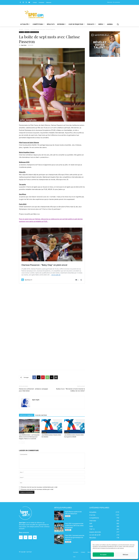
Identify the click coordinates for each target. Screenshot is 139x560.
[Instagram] (23, 2)
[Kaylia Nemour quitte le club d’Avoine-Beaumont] (59, 515)
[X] (26, 2)
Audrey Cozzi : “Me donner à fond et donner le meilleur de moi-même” (70, 390)
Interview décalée (34, 32)
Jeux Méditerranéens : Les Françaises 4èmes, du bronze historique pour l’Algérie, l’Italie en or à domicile (29, 436)
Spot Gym (23, 45)
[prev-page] (20, 442)
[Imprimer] (56, 377)
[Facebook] (20, 2)
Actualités (68, 530)
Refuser (125, 554)
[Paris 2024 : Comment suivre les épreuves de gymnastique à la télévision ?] (59, 539)
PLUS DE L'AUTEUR (41, 415)
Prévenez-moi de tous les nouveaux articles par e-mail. (37, 489)
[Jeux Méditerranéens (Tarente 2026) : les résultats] (52, 426)
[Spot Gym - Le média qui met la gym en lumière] (34, 14)
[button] (117, 24)
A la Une (27, 29)
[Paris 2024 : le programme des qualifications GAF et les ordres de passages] (59, 527)
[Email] (52, 377)
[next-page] (23, 442)
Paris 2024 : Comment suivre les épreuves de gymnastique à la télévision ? (74, 537)
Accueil (21, 29)
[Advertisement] (82, 12)
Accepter (103, 554)
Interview (27, 32)
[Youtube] (29, 2)
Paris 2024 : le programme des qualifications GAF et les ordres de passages (74, 525)
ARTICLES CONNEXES (26, 415)
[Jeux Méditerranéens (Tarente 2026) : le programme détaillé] (74, 426)
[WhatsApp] (47, 377)
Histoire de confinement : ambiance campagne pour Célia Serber (33, 390)
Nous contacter (24, 532)
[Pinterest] (43, 377)
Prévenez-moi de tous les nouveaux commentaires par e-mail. (39, 487)
